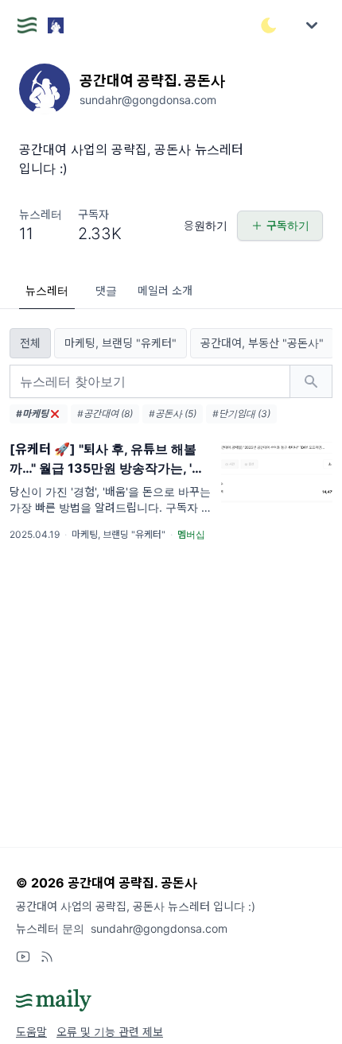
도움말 (31, 1031)
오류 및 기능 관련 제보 (109, 1031)
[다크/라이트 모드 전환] (268, 25)
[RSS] (47, 956)
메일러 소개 (165, 290)
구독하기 (287, 225)
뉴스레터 (46, 290)
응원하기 (205, 225)
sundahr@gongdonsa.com (159, 928)
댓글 (106, 290)
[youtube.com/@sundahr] (23, 956)
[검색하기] (311, 381)
